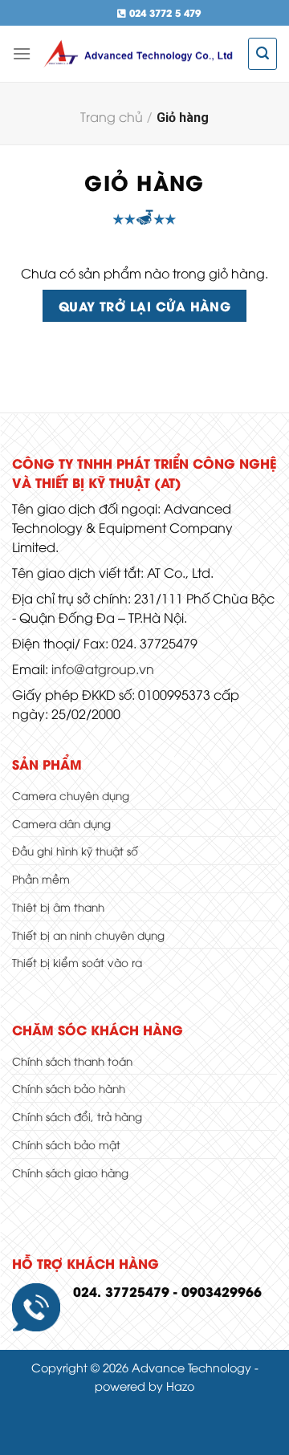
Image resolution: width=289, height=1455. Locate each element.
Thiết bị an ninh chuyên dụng (88, 934)
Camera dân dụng (61, 823)
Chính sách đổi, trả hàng (77, 1116)
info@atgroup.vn (102, 668)
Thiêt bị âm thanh (58, 906)
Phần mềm (41, 878)
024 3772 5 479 (163, 12)
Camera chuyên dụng (70, 795)
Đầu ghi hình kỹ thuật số (75, 850)
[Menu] (21, 53)
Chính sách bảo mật (66, 1144)
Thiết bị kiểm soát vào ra (77, 961)
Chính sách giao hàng (70, 1172)
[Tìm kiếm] (262, 53)
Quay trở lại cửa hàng (145, 305)
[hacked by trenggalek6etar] (139, 53)
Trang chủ (111, 116)
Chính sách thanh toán (72, 1060)
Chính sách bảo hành (68, 1087)
